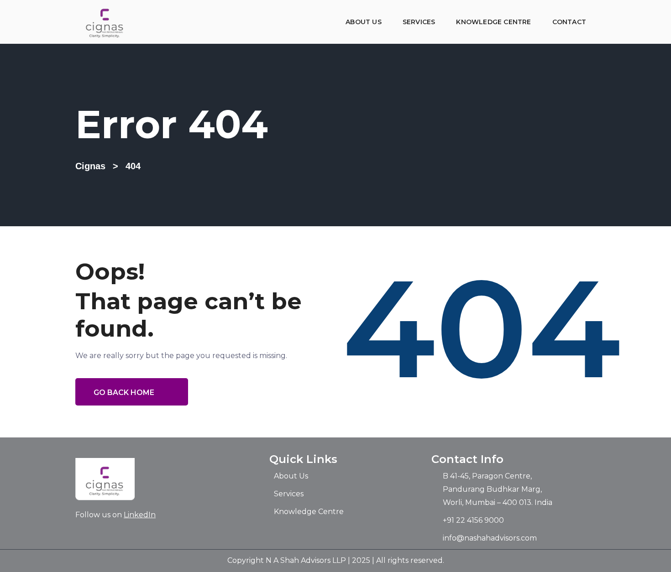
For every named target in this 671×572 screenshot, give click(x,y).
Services (419, 22)
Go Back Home (124, 392)
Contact (569, 22)
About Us (364, 22)
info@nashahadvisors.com (490, 538)
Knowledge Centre (493, 22)
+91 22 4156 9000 (473, 520)
